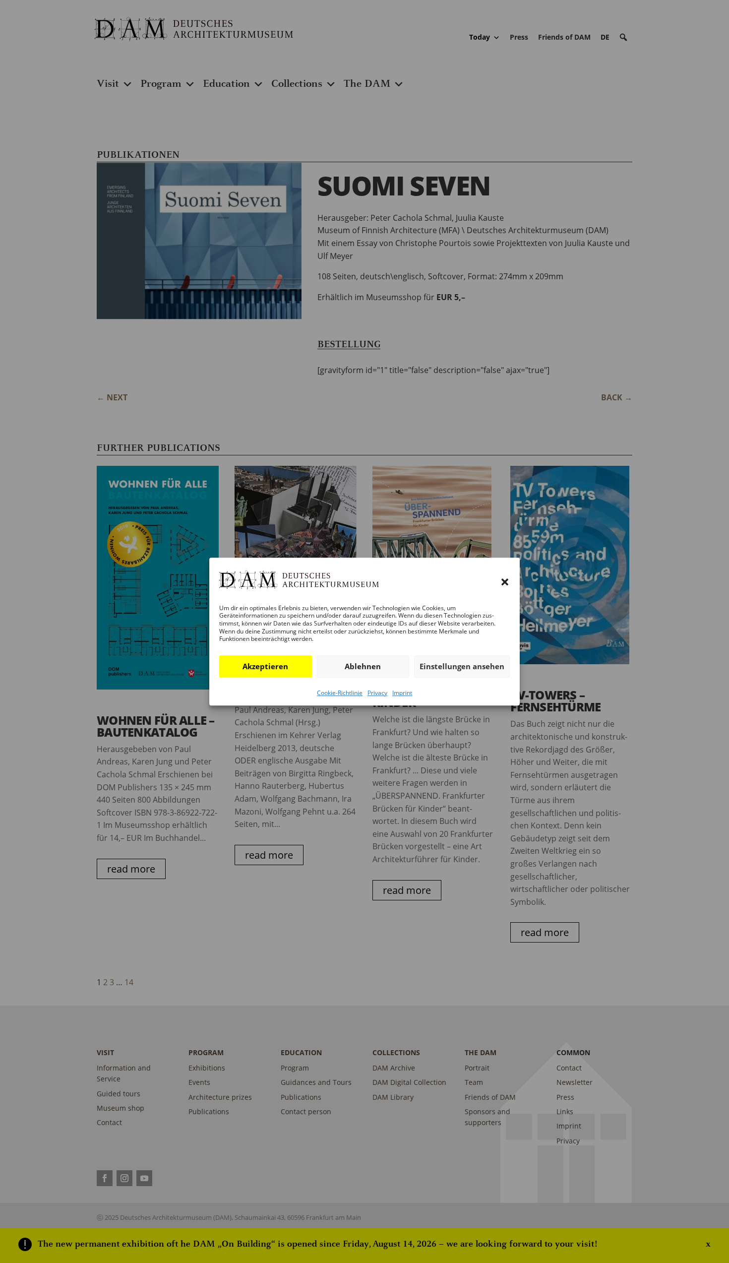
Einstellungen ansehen (462, 666)
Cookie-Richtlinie (340, 693)
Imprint (402, 693)
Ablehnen (363, 666)
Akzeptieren (265, 666)
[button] (505, 582)
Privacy (377, 693)
